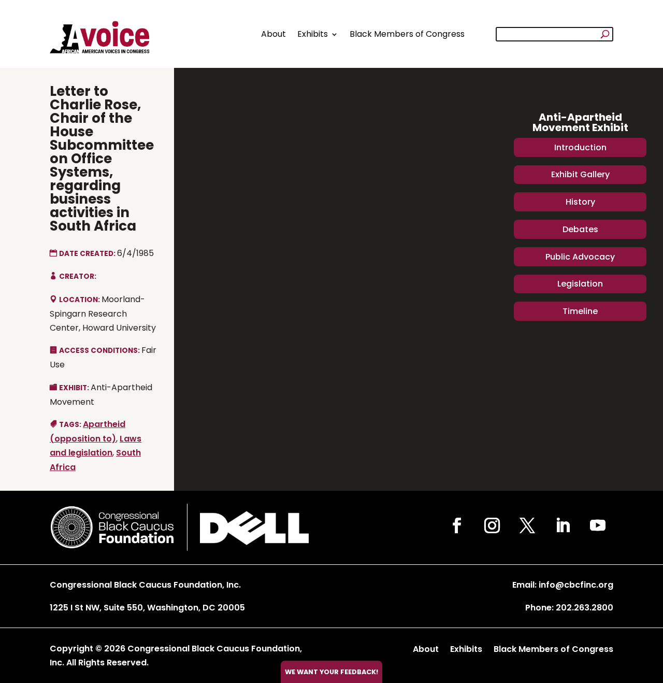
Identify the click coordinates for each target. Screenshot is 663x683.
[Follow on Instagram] (492, 525)
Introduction (580, 147)
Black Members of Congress (407, 34)
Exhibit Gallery (580, 174)
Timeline (580, 311)
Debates (580, 229)
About (273, 34)
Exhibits (312, 34)
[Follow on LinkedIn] (562, 525)
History (580, 202)
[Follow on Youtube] (597, 525)
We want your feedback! (331, 671)
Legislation (580, 284)
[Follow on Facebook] (456, 525)
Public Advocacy (580, 257)
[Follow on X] (527, 525)
